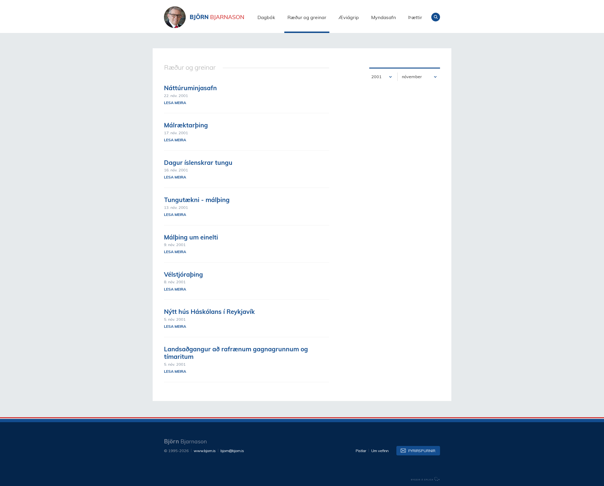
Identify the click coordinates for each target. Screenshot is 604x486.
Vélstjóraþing (183, 274)
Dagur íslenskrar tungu (198, 162)
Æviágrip (349, 17)
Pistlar (361, 450)
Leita (435, 17)
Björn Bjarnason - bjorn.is (211, 17)
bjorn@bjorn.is (232, 450)
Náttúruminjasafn (190, 88)
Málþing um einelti (191, 237)
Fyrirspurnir (421, 450)
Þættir (415, 17)
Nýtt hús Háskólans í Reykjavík (209, 312)
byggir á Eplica (425, 479)
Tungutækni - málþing (197, 200)
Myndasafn (383, 17)
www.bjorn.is (205, 450)
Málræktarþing (186, 125)
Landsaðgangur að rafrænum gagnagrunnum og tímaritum (236, 353)
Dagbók (266, 17)
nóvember (412, 76)
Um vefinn (380, 450)
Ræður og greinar (306, 17)
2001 (376, 76)
